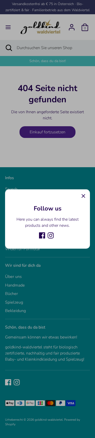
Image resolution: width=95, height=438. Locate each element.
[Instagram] (51, 235)
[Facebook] (42, 235)
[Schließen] (83, 196)
